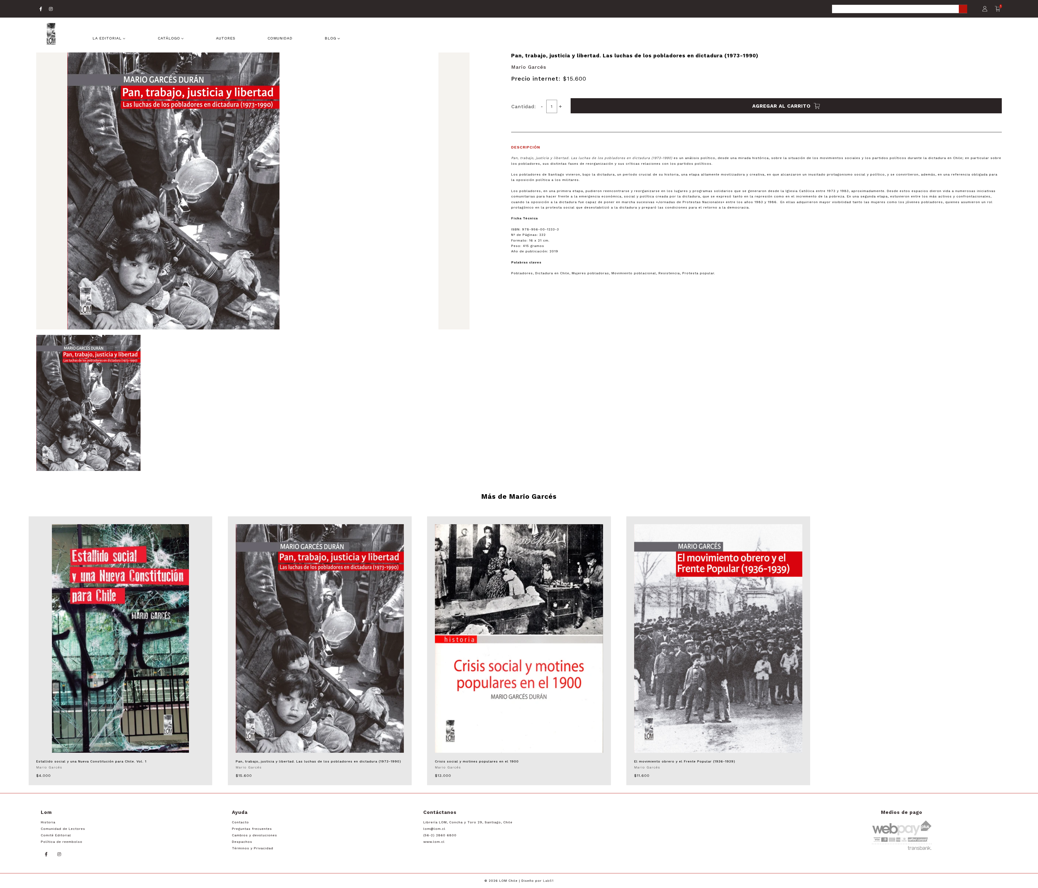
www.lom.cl (434, 842)
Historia (48, 822)
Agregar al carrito (782, 105)
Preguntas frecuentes (252, 829)
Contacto (240, 822)
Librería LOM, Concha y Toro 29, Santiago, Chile (468, 822)
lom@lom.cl (434, 829)
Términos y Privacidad (252, 848)
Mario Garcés (528, 67)
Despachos (242, 842)
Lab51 (548, 881)
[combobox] (899, 9)
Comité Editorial (56, 835)
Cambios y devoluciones (254, 835)
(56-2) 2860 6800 (440, 835)
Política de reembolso (61, 842)
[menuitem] (109, 37)
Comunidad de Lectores (63, 829)
